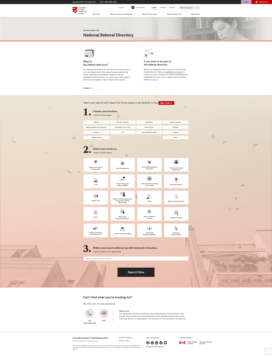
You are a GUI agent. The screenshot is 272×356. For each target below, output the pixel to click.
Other (96, 217)
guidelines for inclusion (174, 72)
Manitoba (149, 122)
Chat (246, 2)
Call (89, 322)
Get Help (96, 14)
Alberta (96, 122)
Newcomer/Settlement (176, 201)
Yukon (176, 137)
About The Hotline (149, 14)
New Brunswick (175, 122)
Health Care (95, 201)
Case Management (122, 168)
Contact (122, 7)
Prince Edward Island (149, 132)
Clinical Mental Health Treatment (149, 168)
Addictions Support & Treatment (96, 168)
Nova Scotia (149, 127)
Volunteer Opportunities (176, 234)
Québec (175, 132)
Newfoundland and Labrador (96, 127)
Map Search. (166, 102)
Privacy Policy (124, 341)
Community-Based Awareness (176, 169)
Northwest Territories (122, 127)
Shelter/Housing (176, 218)
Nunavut (175, 127)
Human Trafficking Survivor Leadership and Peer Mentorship (122, 200)
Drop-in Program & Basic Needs (122, 184)
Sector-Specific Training (149, 217)
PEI (123, 132)
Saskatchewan (96, 137)
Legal (149, 201)
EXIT (263, 2)
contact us (153, 79)
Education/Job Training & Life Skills (149, 184)
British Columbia (123, 122)
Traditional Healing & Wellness (149, 233)
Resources (195, 14)
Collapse (87, 88)
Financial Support (176, 184)
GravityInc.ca (159, 346)
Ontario (96, 132)
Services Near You (174, 14)
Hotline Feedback (125, 338)
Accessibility (140, 7)
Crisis (96, 184)
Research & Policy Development (122, 218)
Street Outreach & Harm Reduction (95, 233)
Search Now (136, 272)
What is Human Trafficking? (121, 14)
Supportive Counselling (122, 234)
